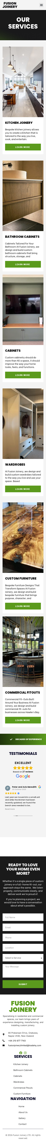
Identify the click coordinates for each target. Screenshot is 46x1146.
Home (21, 1106)
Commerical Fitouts (23, 1087)
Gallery (22, 1118)
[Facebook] (20, 1052)
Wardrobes (18, 1081)
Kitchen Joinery (20, 1064)
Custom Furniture (21, 1093)
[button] (41, 5)
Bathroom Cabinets (22, 1069)
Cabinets (17, 1075)
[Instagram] (25, 1052)
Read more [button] (10, 809)
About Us (23, 1112)
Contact (22, 1123)
